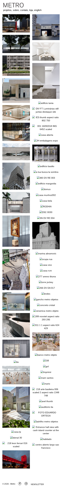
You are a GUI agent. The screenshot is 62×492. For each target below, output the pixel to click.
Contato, (24, 10)
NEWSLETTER (37, 484)
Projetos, (7, 10)
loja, (31, 10)
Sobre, (16, 10)
